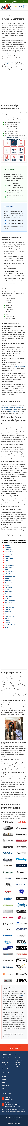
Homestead (8, 583)
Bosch (15, 409)
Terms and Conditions (14, 1120)
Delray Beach (8, 567)
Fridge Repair (18, 1060)
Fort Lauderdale (9, 571)
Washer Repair (18, 1057)
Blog (3, 1088)
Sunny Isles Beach (10, 616)
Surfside (7, 620)
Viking (9, 409)
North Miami (8, 603)
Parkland (7, 605)
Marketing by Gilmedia (14, 1123)
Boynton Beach (9, 552)
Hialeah (7, 578)
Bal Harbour (8, 547)
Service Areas (5, 1085)
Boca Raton (8, 549)
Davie (6, 563)
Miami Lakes (8, 596)
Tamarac (7, 622)
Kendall (7, 585)
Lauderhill (7, 589)
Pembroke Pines (9, 607)
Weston (7, 627)
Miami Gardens (9, 594)
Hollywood (8, 580)
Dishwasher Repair (6, 1057)
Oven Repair (18, 1062)
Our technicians (20, 366)
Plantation (8, 611)
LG (8, 407)
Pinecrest (7, 609)
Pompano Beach (9, 614)
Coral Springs (9, 558)
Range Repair (5, 1064)
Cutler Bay (8, 560)
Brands (3, 1082)
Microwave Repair (6, 1068)
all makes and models (13, 54)
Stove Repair (5, 1062)
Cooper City (8, 554)
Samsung (12, 407)
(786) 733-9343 (18, 2)
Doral (6, 569)
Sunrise (7, 618)
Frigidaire (4, 409)
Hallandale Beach (10, 576)
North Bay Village (10, 600)
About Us (4, 1076)
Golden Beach (9, 574)
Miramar (7, 598)
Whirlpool (18, 407)
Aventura (7, 545)
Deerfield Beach (9, 565)
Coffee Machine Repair (19, 1065)
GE (22, 407)
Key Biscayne (8, 587)
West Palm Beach (10, 625)
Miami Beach (8, 591)
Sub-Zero (4, 407)
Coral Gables (8, 556)
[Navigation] (25, 6)
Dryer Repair (5, 1060)
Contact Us (4, 1079)
